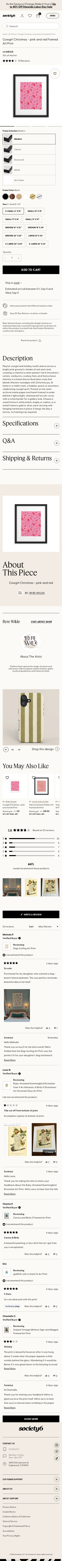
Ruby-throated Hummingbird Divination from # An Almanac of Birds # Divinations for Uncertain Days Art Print (34, 1087)
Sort (31, 926)
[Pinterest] (56, 1451)
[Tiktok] (56, 1458)
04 (54, 126)
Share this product (29, 340)
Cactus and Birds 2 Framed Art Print (32, 1217)
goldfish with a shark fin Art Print (30, 1273)
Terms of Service (10, 1521)
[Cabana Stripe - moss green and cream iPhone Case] (31, 717)
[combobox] (31, 26)
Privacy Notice (9, 1507)
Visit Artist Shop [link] (41, 621)
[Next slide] (56, 606)
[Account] (22, 16)
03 (39, 126)
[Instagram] (56, 1445)
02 (23, 126)
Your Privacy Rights (11, 1535)
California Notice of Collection (16, 1516)
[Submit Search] (7, 26)
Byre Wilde (37, 593)
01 (6, 749)
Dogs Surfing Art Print (24, 948)
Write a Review (38, 915)
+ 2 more (49, 1152)
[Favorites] (30, 16)
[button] (16, 61)
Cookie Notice (9, 1511)
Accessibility (8, 1531)
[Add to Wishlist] (7, 778)
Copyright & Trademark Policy (16, 1526)
